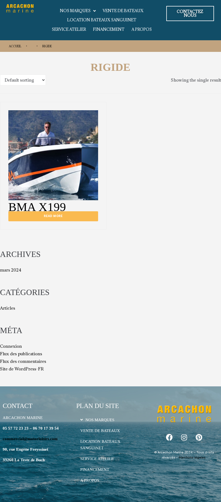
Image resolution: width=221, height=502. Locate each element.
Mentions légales (192, 457)
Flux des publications (21, 353)
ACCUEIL (15, 46)
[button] (190, 13)
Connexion (11, 346)
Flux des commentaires (23, 361)
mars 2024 (10, 270)
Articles (7, 308)
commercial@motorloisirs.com (30, 439)
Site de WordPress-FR (22, 369)
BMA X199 (37, 207)
